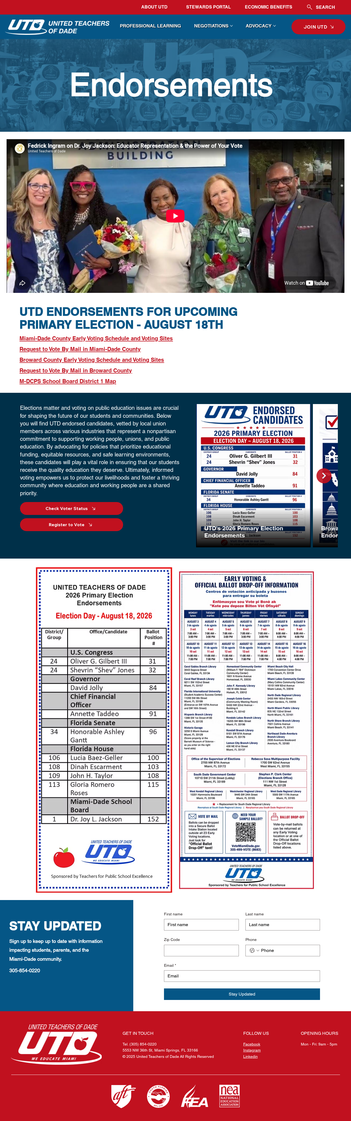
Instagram (252, 1050)
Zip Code (172, 939)
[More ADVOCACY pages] (274, 25)
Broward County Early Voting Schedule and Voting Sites (91, 360)
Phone (251, 939)
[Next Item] (324, 475)
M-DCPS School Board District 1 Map (67, 381)
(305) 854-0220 (143, 1044)
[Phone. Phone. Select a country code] (254, 950)
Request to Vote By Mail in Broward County (75, 370)
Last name (254, 914)
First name (173, 914)
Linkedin (250, 1056)
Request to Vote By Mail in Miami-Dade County (80, 349)
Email (170, 965)
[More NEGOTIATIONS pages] (231, 25)
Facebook (251, 1044)
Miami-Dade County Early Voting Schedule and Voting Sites (96, 338)
